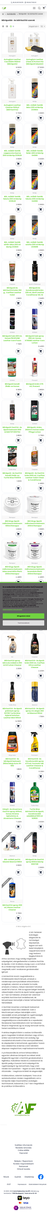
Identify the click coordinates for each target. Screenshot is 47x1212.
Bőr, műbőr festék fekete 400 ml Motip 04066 (34, 198)
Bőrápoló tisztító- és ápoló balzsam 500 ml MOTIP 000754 (12, 429)
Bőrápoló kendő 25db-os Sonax (12, 385)
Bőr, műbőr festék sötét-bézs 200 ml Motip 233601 (12, 244)
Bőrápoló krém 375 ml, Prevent (34, 385)
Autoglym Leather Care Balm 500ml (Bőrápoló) (12, 61)
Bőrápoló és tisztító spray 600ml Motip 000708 (35, 861)
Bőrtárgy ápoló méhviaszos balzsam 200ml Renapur (35, 523)
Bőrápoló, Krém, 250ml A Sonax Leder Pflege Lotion (34, 429)
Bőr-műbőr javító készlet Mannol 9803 (12, 860)
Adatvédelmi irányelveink (12, 610)
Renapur (12, 517)
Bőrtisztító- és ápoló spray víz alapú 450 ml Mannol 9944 (34, 710)
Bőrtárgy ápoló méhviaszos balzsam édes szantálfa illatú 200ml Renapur (12, 570)
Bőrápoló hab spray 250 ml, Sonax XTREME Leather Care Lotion (34, 339)
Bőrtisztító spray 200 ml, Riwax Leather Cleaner (12, 907)
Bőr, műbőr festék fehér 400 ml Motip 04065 (34, 153)
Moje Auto (12, 755)
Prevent (34, 380)
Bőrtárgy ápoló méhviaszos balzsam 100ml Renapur (12, 523)
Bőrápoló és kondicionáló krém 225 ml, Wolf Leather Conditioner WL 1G (34, 291)
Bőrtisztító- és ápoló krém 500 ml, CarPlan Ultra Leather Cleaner (35, 664)
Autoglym (12, 56)
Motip (35, 101)
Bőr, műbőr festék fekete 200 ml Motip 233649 (12, 198)
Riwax (12, 901)
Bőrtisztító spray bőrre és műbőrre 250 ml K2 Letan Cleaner (12, 663)
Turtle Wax (12, 469)
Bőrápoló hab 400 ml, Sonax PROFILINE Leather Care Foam (12, 338)
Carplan (12, 284)
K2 (12, 657)
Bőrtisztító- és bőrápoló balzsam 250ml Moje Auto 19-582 (12, 762)
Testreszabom (23, 623)
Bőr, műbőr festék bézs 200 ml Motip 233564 (34, 107)
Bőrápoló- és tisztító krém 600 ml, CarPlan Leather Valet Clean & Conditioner (35, 476)
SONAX (12, 332)
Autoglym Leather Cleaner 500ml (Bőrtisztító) (12, 107)
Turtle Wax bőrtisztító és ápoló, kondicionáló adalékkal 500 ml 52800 (34, 814)
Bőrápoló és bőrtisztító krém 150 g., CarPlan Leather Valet (12, 291)
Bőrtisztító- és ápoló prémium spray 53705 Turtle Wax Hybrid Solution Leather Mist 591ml (12, 713)
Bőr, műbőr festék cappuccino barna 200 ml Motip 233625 (12, 153)
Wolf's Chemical (34, 284)
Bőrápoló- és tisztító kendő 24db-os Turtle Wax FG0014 (12, 475)
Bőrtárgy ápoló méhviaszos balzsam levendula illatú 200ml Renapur (35, 570)
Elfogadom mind (23, 616)
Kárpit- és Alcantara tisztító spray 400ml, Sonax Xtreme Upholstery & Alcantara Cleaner (12, 814)
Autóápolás (11, 14)
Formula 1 (34, 755)
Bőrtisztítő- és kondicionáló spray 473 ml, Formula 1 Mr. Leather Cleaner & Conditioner (34, 763)
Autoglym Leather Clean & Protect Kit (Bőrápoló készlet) (35, 61)
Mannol (34, 705)
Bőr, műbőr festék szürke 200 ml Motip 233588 (34, 244)
